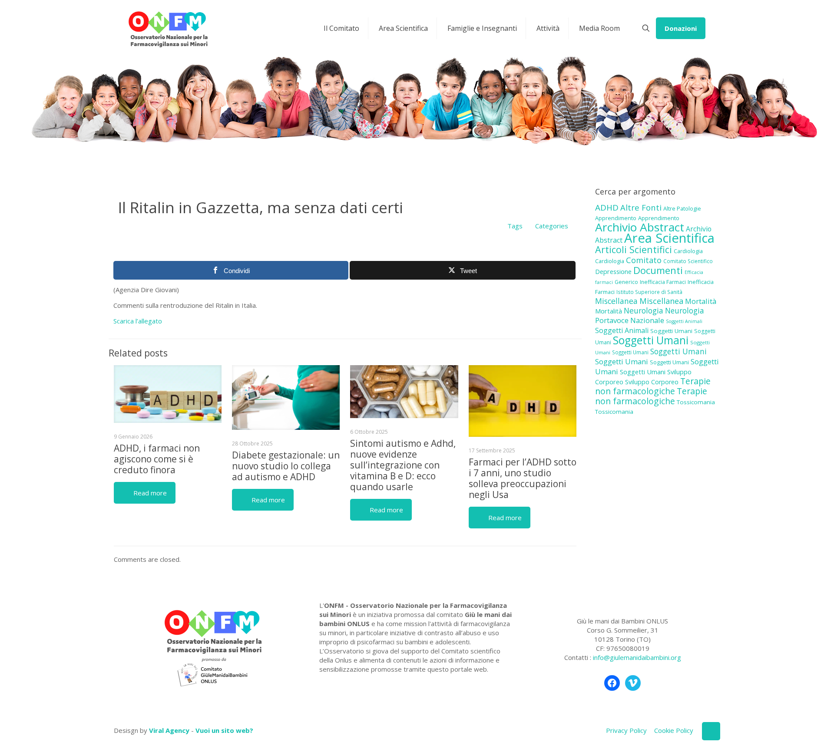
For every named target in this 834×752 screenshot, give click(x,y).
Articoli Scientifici (633, 249)
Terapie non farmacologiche (653, 386)
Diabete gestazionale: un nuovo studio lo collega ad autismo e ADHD (286, 466)
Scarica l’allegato (137, 321)
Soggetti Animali (684, 321)
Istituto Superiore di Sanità (649, 291)
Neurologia (643, 310)
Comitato (644, 260)
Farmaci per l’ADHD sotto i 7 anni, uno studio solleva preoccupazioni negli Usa (522, 478)
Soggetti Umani (671, 331)
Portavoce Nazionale (629, 320)
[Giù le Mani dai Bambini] (167, 28)
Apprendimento (615, 218)
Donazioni (681, 28)
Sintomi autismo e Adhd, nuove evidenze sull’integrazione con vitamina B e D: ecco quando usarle (403, 465)
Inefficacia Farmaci (663, 282)
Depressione (613, 271)
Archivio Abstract (639, 227)
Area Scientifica (669, 238)
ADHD (607, 207)
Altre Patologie (682, 208)
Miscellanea (616, 301)
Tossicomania (696, 402)
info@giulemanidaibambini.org (637, 657)
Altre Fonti (641, 207)
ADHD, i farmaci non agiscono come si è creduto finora (157, 459)
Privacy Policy (626, 730)
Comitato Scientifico (688, 260)
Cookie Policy (673, 730)
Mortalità (700, 301)
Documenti (658, 270)
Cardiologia (688, 251)
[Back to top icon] (711, 731)
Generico (626, 282)
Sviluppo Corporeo (651, 382)
